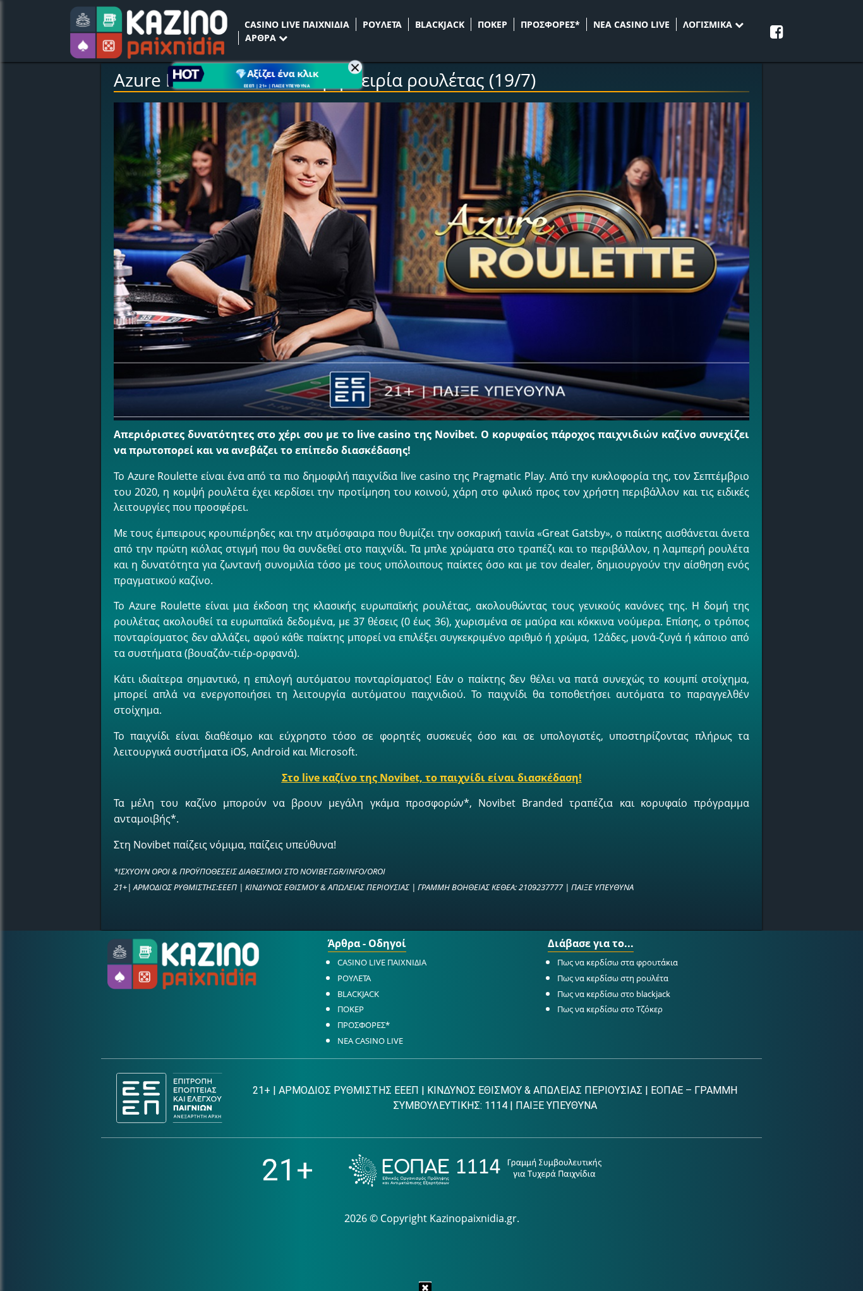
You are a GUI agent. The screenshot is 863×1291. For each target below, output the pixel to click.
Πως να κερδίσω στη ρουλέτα (612, 978)
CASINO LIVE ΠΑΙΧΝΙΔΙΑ (296, 24)
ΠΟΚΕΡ (492, 24)
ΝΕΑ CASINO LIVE (631, 24)
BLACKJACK (439, 24)
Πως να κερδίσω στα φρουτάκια (617, 962)
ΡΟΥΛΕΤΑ (382, 24)
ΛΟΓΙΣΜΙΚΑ (709, 24)
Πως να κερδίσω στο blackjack (613, 994)
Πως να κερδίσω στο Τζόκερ (610, 1009)
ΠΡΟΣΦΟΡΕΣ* (550, 24)
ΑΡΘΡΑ (262, 38)
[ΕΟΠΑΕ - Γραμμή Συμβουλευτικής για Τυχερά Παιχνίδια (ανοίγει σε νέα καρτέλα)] (475, 1170)
